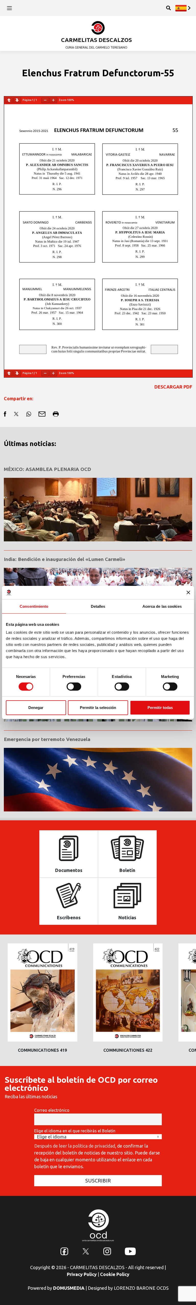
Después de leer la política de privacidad (74, 1145)
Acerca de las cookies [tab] (162, 606)
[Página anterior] (9, 100)
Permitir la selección (98, 707)
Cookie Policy (114, 1274)
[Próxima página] (17, 100)
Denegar (35, 707)
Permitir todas (160, 707)
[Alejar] (45, 100)
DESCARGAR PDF (173, 386)
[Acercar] (53, 100)
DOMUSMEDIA (68, 1288)
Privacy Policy (82, 1274)
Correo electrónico (51, 1110)
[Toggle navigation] (9, 8)
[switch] (74, 687)
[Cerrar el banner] (188, 592)
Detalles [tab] (98, 606)
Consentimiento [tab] (34, 606)
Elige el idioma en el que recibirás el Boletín (74, 1131)
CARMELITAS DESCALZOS (96, 40)
